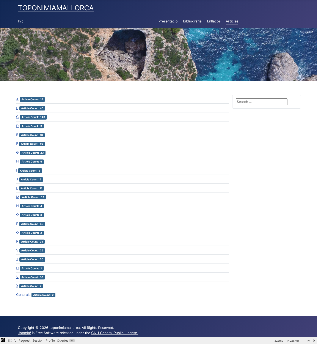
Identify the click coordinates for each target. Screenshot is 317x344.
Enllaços (214, 21)
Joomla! (24, 333)
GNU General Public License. (114, 333)
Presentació (168, 21)
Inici (21, 21)
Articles (232, 21)
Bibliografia (192, 21)
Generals (23, 294)
